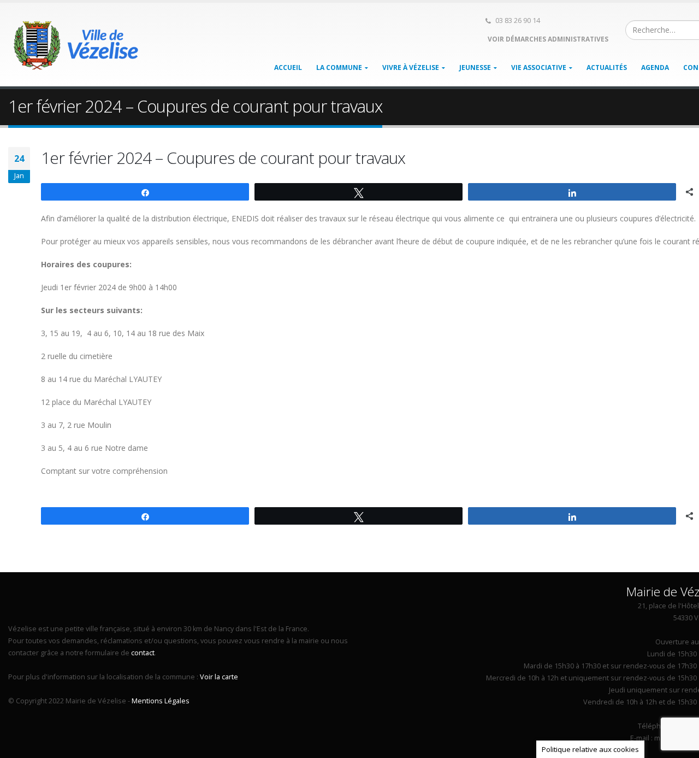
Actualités (607, 67)
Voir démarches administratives (547, 39)
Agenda (655, 67)
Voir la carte (219, 676)
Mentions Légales (160, 701)
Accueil (288, 67)
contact (143, 652)
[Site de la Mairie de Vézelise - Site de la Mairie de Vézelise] (76, 45)
